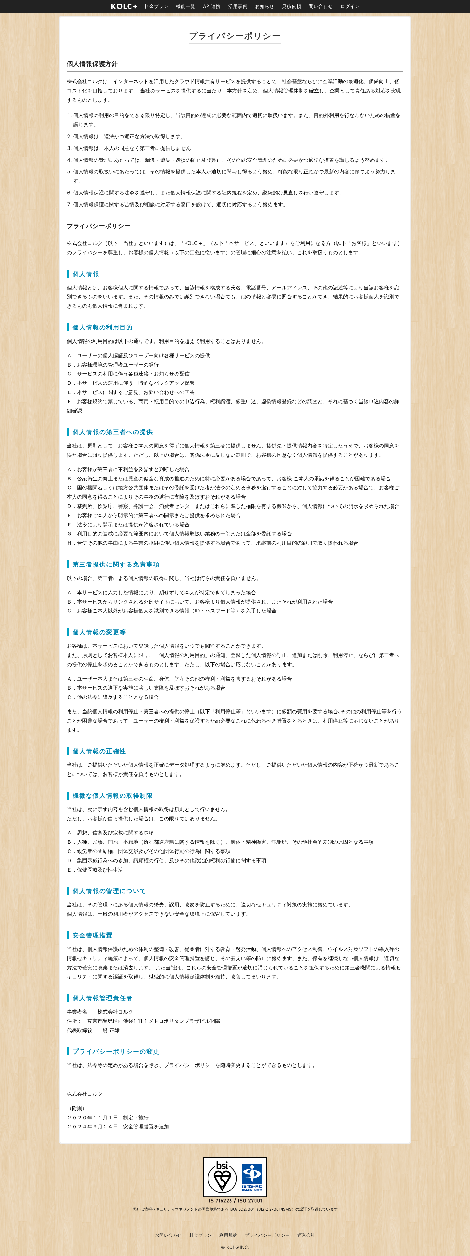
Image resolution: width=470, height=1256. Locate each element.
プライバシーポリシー (267, 1235)
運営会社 (306, 1235)
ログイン (350, 6)
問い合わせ (321, 6)
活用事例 (237, 6)
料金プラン (156, 6)
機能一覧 (185, 6)
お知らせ (264, 6)
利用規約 (228, 1235)
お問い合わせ (168, 1235)
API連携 (212, 6)
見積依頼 (291, 6)
